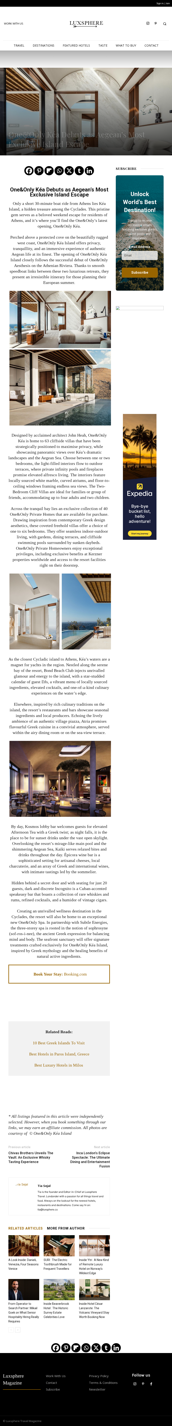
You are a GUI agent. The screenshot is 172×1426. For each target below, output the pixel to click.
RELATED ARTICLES (25, 1228)
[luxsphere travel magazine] (85, 23)
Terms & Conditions (103, 1382)
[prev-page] (11, 1329)
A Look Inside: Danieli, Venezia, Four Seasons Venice (23, 1264)
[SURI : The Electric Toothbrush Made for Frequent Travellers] (59, 1245)
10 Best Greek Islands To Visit (59, 1043)
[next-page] (17, 1329)
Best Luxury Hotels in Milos (59, 1065)
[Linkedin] (89, 170)
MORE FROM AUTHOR (66, 1228)
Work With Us (56, 1376)
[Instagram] (148, 23)
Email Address (139, 247)
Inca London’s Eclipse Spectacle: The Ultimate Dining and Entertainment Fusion (90, 1159)
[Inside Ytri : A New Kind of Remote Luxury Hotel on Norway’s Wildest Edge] (94, 1245)
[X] (69, 170)
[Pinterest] (155, 23)
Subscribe (53, 1389)
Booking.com (75, 974)
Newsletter (97, 1389)
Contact (51, 1382)
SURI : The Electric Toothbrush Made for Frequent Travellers (58, 1264)
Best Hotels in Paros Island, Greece (59, 1054)
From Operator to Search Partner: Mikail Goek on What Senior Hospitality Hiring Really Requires (23, 1312)
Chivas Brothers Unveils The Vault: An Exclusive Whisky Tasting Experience (30, 1157)
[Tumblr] (79, 170)
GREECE (14, 125)
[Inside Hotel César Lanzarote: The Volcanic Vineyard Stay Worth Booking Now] (94, 1289)
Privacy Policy (99, 1376)
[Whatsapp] (59, 170)
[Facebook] (29, 170)
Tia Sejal (44, 1186)
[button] (164, 23)
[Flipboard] (49, 170)
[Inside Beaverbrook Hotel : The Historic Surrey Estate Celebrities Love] (59, 1289)
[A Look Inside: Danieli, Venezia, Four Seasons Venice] (23, 1245)
